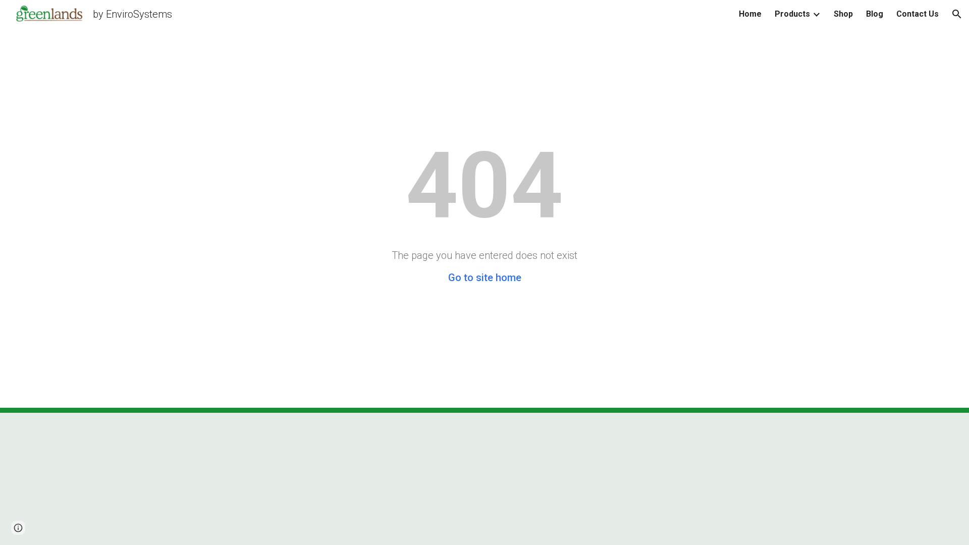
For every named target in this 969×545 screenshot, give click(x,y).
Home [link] (750, 14)
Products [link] (792, 14)
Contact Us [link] (917, 14)
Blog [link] (874, 14)
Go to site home (484, 277)
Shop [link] (843, 14)
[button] (957, 14)
